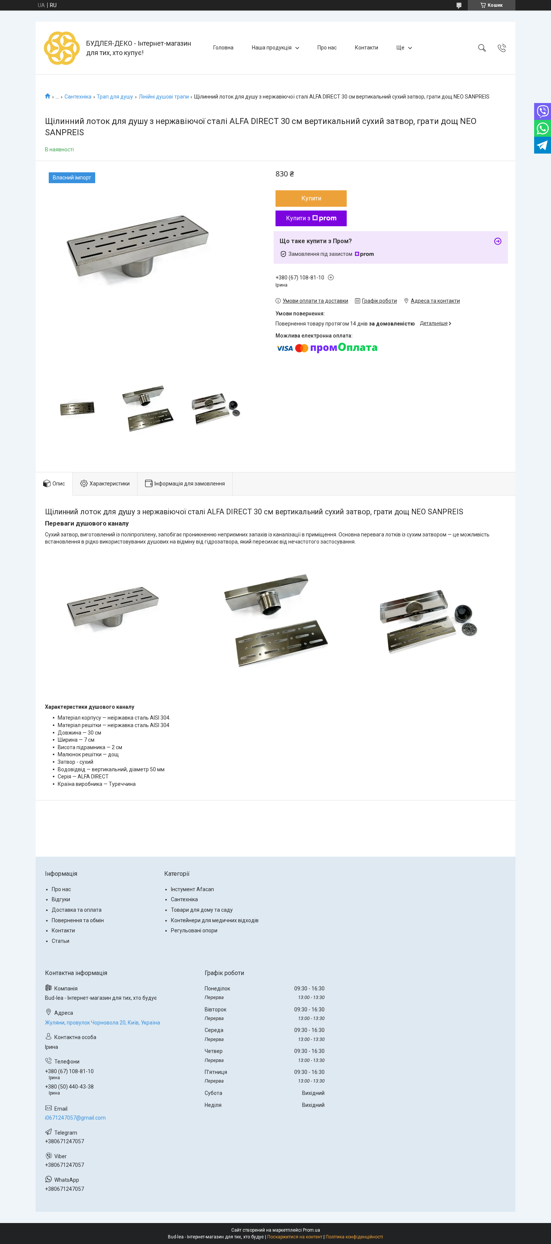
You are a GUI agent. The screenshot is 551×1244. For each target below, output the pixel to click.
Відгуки (61, 899)
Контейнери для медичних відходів (215, 920)
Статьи (60, 941)
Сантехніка (77, 97)
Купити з (298, 218)
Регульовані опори (194, 930)
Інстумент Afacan (192, 889)
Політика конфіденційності (354, 1237)
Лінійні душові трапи (164, 97)
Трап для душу (115, 97)
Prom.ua (311, 1230)
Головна (223, 48)
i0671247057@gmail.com (75, 1118)
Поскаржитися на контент (294, 1237)
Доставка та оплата (77, 910)
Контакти (366, 48)
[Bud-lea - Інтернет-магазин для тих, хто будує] (62, 48)
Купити (311, 198)
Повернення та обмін (78, 920)
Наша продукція (272, 48)
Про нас (327, 48)
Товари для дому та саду (202, 910)
